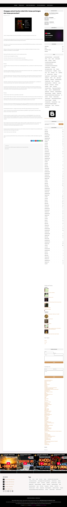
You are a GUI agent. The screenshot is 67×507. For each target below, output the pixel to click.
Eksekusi (57, 69)
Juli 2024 (54, 161)
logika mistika (47, 79)
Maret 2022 (54, 203)
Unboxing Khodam (47, 105)
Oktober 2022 (54, 191)
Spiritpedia (51, 17)
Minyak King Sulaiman (48, 414)
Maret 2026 (54, 133)
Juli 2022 (54, 196)
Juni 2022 (54, 198)
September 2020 (54, 233)
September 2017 (54, 260)
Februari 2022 (54, 205)
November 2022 (54, 190)
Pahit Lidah (46, 84)
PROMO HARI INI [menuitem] (21, 5)
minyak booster (57, 81)
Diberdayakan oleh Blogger (48, 118)
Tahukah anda (59, 93)
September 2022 (54, 193)
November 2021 (54, 210)
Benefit (46, 60)
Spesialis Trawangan (48, 93)
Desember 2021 (54, 208)
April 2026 (54, 131)
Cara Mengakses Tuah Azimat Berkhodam (51, 65)
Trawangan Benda (47, 439)
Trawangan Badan (47, 438)
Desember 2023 (54, 171)
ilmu (56, 72)
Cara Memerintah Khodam (48, 388)
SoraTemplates (33, 505)
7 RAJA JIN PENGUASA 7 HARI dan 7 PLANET (51, 314)
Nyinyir (45, 416)
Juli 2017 (54, 263)
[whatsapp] (4, 491)
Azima (49, 58)
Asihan (46, 58)
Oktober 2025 (54, 136)
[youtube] (12, 491)
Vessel (53, 105)
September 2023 (54, 176)
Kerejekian (46, 405)
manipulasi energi (47, 81)
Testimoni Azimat (47, 98)
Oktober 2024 (54, 156)
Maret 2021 (54, 223)
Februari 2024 (54, 168)
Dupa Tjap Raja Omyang (48, 69)
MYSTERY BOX (47, 415)
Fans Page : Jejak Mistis (9, 486)
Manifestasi (52, 79)
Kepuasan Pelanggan (48, 404)
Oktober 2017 (54, 258)
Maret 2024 (54, 166)
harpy (46, 72)
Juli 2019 (54, 245)
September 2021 (54, 213)
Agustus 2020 (54, 235)
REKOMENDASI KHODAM (48, 425)
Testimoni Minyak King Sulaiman (56, 98)
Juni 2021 (54, 218)
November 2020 (54, 230)
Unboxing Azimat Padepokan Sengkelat (50, 103)
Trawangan (54, 100)
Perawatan (56, 84)
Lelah (54, 77)
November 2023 (54, 173)
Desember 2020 (54, 228)
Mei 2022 (54, 200)
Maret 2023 (54, 185)
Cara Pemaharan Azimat (53, 13)
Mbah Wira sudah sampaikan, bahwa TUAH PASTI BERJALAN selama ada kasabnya (52, 329)
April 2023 (54, 183)
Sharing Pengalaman (58, 91)
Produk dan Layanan (54, 49)
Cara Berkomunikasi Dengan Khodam (50, 62)
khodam (51, 77)
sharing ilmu (52, 91)
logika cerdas (59, 77)
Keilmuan (55, 74)
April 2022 (54, 201)
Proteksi (45, 423)
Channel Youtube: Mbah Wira (9, 479)
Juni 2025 (54, 143)
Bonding (54, 60)
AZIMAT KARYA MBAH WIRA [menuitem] (30, 5)
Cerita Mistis (53, 67)
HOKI (48, 72)
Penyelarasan (52, 84)
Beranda (45, 447)
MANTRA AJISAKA (47, 309)
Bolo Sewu (50, 60)
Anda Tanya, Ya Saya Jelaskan (49, 292)
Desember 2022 (54, 188)
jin (45, 74)
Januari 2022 (54, 206)
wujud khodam (47, 107)
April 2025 (54, 146)
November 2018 (54, 250)
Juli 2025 (54, 141)
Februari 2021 (54, 225)
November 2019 (54, 240)
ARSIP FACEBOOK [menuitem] (50, 5)
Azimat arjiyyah (57, 58)
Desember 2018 (54, 248)
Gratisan (38, 482)
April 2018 (54, 253)
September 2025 (54, 138)
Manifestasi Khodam (58, 79)
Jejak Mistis (54, 46)
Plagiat (51, 86)
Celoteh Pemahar (47, 67)
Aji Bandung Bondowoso (48, 380)
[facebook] (8, 491)
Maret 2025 (54, 148)
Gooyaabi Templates (43, 505)
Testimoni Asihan (56, 96)
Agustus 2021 (54, 215)
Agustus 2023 (54, 178)
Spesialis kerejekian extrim (48, 297)
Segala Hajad (47, 91)
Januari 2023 (54, 186)
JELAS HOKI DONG (47, 307)
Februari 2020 (54, 238)
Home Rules (52, 72)
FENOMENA (46, 395)
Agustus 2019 (54, 243)
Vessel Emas (57, 105)
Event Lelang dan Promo (48, 394)
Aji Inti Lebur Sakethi (47, 323)
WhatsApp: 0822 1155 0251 (9, 484)
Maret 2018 (54, 255)
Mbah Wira (25, 505)
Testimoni (54, 51)
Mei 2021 (54, 220)
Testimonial (51, 22)
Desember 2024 (54, 153)
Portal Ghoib (55, 86)
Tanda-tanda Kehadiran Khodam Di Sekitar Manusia (53, 431)
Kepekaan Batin (47, 403)
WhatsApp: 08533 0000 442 (9, 481)
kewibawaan (47, 77)
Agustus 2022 (54, 195)
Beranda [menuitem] (15, 5)
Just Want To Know (50, 74)
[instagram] (10, 491)
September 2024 (54, 158)
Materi (52, 81)
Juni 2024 (54, 163)
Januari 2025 (54, 151)
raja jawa (45, 424)
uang (45, 440)
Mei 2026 (54, 129)
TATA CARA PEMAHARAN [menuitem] (41, 5)
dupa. (54, 69)
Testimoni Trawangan (48, 100)
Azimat (53, 58)
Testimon (46, 96)
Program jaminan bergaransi (56, 88)
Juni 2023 (54, 181)
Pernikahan (46, 86)
